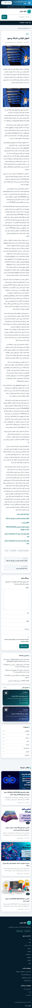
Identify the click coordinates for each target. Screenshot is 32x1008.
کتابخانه (29, 960)
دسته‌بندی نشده (27, 989)
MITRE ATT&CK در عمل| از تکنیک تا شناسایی (18, 681)
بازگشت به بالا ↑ (28, 1005)
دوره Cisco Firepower (26, 975)
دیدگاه (27, 587)
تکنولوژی (29, 957)
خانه (30, 28)
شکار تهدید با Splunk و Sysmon (23, 972)
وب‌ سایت (27, 629)
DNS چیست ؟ (25, 523)
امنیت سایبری (28, 945)
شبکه (27, 34)
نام (28, 613)
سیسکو (29, 948)
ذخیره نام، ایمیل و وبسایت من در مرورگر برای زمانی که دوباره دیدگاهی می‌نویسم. (16, 640)
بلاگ (30, 992)
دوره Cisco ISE (27, 981)
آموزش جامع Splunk (26, 978)
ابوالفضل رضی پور (8, 42)
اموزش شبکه (12, 550)
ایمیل (27, 621)
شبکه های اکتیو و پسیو (23, 514)
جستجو (4, 17)
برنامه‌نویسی (28, 954)
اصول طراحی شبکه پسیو (23, 550)
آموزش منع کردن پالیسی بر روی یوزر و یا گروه (17, 518)
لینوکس (29, 951)
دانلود (29, 963)
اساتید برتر (28, 995)
